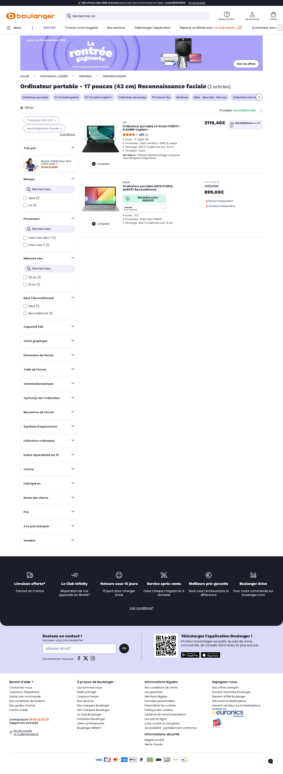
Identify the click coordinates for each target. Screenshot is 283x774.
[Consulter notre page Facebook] (78, 659)
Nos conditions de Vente (161, 687)
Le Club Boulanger (89, 714)
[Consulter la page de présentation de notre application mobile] (190, 655)
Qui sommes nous (89, 687)
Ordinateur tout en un (246, 97)
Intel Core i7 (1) (39, 245)
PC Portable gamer (67, 97)
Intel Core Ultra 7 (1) (42, 238)
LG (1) (32, 205)
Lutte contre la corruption (162, 723)
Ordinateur (85, 75)
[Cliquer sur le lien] (141, 53)
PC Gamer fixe (161, 97)
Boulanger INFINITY (89, 728)
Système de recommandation (165, 714)
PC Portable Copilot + (98, 97)
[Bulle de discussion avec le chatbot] (270, 761)
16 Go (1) (34, 285)
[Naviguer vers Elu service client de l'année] (243, 723)
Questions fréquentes (24, 692)
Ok (124, 648)
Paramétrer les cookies (160, 705)
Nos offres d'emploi (225, 687)
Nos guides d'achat (22, 705)
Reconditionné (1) (41, 313)
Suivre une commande (25, 696)
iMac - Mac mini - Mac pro (210, 97)
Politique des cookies (159, 710)
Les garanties (154, 692)
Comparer (103, 163)
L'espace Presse (87, 696)
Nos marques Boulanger (93, 705)
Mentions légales (156, 696)
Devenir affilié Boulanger (228, 696)
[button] (280, 28)
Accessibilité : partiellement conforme (171, 728)
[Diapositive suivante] (259, 97)
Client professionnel (90, 723)
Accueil (24, 75)
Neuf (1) (34, 306)
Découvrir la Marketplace (229, 701)
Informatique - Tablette (54, 75)
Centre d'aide (18, 710)
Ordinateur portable (35, 97)
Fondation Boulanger (91, 719)
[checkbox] (25, 198)
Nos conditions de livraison (27, 701)
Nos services (85, 701)
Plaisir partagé (86, 692)
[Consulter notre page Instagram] (92, 659)
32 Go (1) (35, 277)
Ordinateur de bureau (132, 97)
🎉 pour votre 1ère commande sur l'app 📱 (141, 3)
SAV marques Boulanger (93, 710)
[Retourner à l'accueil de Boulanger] (30, 16)
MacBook (182, 97)
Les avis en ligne (155, 719)
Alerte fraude (154, 744)
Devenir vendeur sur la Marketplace (236, 705)
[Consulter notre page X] (85, 659)
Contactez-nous (20, 687)
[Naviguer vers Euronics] (243, 712)
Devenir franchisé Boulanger (231, 692)
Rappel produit (154, 740)
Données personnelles (160, 701)
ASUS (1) (34, 198)
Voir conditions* (141, 608)
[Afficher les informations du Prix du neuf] (218, 182)
